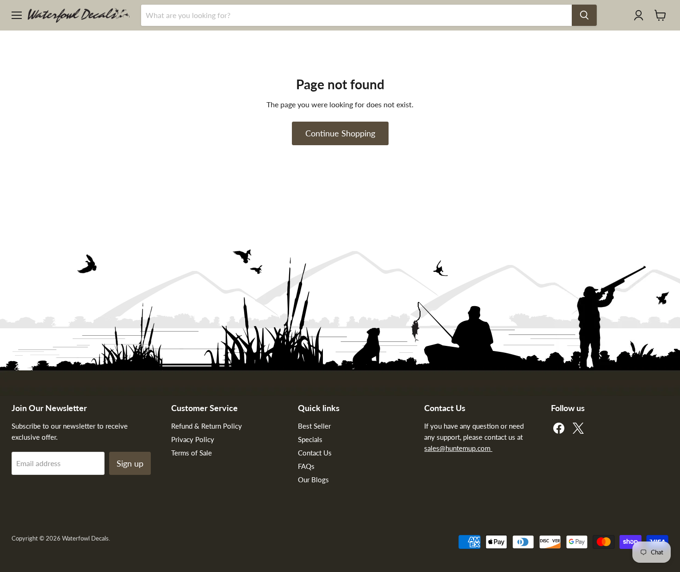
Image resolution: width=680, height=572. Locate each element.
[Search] (584, 15)
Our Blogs (313, 479)
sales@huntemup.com (458, 448)
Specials (310, 439)
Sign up (130, 463)
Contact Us (315, 453)
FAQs (306, 466)
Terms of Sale (191, 453)
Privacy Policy (192, 439)
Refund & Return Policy (206, 426)
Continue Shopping (340, 133)
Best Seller (314, 426)
